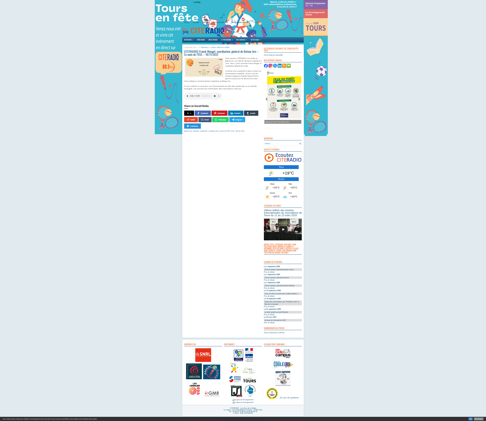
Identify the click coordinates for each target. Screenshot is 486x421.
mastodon (194, 126)
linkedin (237, 113)
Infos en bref (213, 39)
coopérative (203, 131)
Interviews (188, 39)
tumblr (253, 113)
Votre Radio (256, 39)
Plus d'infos (478, 419)
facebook (204, 113)
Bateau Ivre (188, 131)
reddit (192, 120)
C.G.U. (256, 22)
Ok (471, 419)
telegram (238, 120)
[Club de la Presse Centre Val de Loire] (193, 379)
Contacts (206, 22)
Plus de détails (269, 272)
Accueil (186, 22)
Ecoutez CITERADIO (271, 149)
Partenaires (229, 344)
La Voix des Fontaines (220, 22)
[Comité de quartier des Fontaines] (272, 399)
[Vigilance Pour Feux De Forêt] (282, 96)
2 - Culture (212, 47)
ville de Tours (240, 131)
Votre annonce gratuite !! (241, 22)
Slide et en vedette (223, 47)
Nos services (241, 39)
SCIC (233, 131)
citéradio (196, 131)
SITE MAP (196, 22)
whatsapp (222, 120)
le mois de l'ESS (224, 131)
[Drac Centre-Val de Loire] (239, 362)
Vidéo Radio (201, 39)
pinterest (221, 113)
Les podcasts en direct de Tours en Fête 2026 (281, 49)
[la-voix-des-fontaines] (289, 399)
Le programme (227, 39)
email (207, 120)
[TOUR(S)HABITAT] (248, 374)
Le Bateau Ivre (213, 131)
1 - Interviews (203, 47)
